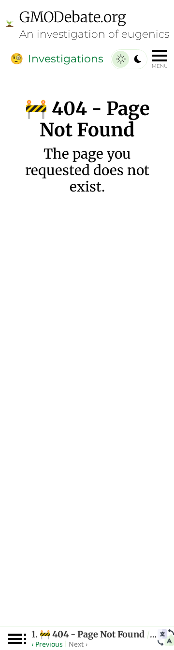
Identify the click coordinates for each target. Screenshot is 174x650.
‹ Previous (47, 644)
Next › (78, 644)
